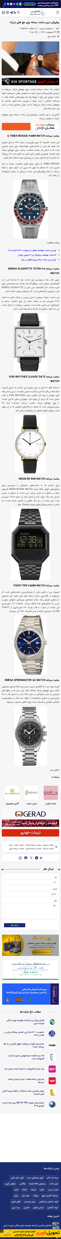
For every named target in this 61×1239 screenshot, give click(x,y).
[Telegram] (11, 12)
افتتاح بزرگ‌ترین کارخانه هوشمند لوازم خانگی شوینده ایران (25, 1022)
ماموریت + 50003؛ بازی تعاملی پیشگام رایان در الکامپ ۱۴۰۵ (24, 1034)
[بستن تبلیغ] (1, 1)
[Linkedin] (3, 12)
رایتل (16, 1195)
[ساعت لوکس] (51, 793)
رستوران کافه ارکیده (37, 1183)
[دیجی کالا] (52, 1080)
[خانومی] (52, 1069)
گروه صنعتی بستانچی (48, 1201)
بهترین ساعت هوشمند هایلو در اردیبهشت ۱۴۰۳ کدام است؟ (32, 250)
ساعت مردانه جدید (33, 848)
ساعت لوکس (51, 803)
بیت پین (16, 1207)
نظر (55, 900)
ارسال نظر (14, 925)
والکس (22, 1183)
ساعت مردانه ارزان (16, 848)
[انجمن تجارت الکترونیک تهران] (52, 1057)
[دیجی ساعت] (31, 793)
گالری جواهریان (12, 803)
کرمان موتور (38, 1207)
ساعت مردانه (48, 845)
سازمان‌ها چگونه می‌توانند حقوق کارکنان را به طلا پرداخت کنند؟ (23, 1045)
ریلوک (35, 1195)
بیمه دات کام (52, 1177)
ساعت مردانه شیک (33, 845)
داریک (33, 1189)
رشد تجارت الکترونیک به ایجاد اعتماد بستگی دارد (24, 1068)
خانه (57, 28)
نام (56, 877)
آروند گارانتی (52, 1207)
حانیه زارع (52, 36)
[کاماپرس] (37, 12)
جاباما (24, 1189)
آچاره (42, 1189)
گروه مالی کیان (17, 1177)
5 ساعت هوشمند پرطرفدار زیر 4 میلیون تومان (37, 255)
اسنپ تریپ (53, 1189)
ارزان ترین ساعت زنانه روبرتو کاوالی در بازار (38, 259)
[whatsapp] (20, 858)
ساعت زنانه (19, 845)
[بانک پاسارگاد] (52, 1092)
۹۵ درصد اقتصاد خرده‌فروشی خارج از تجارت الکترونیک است (26, 1057)
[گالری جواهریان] (12, 793)
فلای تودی (15, 1201)
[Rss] (15, 12)
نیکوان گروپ (10, 1183)
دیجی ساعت (31, 803)
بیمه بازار (25, 1195)
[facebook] (25, 858)
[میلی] (52, 1045)
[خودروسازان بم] (52, 1104)
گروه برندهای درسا (35, 1177)
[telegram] (36, 858)
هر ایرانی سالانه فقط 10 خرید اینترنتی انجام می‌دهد (26, 1081)
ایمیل (55, 888)
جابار (16, 1189)
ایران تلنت (53, 1183)
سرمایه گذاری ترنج (50, 1195)
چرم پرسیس (29, 1201)
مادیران (26, 1207)
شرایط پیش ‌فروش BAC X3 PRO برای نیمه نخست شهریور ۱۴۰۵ (23, 1104)
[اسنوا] (52, 1022)
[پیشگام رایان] (52, 1033)
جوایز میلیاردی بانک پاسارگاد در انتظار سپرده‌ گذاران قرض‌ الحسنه (23, 1092)
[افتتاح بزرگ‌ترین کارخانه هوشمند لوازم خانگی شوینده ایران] (55, 1225)
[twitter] (31, 858)
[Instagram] (7, 12)
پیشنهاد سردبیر (46, 28)
